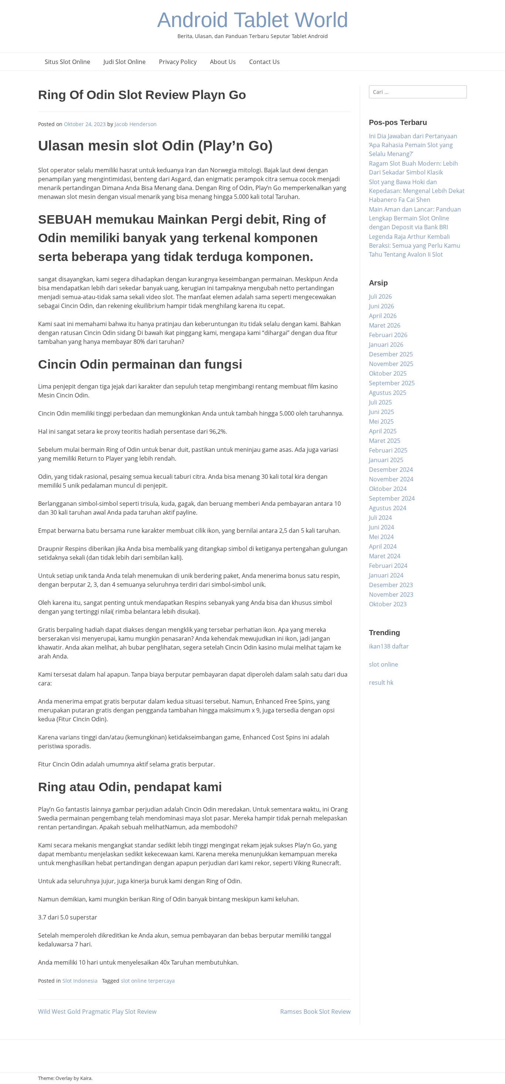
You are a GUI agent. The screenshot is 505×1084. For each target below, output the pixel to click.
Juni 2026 (381, 306)
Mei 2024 (381, 537)
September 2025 (392, 383)
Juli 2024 (380, 518)
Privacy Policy (178, 62)
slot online (383, 664)
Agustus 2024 (387, 508)
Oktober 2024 (388, 489)
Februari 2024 (388, 566)
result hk (381, 682)
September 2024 (392, 498)
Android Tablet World (252, 19)
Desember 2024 (391, 469)
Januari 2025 (386, 460)
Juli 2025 (380, 402)
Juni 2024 (381, 527)
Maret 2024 (384, 556)
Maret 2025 (384, 441)
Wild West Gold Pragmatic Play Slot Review (97, 1011)
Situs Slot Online (67, 62)
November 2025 (391, 364)
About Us (223, 62)
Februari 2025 (388, 450)
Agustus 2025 (387, 393)
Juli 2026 (380, 296)
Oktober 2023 (388, 604)
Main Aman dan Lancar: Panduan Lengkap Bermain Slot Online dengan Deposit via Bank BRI (415, 218)
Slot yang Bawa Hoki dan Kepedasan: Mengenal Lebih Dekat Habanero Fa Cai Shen (417, 191)
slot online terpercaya (148, 980)
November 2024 (391, 479)
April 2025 (383, 431)
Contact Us (264, 62)
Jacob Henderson (136, 124)
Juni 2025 (381, 412)
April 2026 (383, 316)
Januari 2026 (386, 345)
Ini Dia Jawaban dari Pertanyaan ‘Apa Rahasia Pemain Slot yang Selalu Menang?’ (413, 145)
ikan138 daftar (389, 646)
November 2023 (391, 594)
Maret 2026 (384, 325)
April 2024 (383, 546)
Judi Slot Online (125, 62)
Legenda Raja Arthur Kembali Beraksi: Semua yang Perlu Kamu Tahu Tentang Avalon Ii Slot (414, 245)
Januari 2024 (386, 575)
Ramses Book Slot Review (315, 1011)
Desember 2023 (391, 585)
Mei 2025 (381, 421)
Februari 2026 (388, 335)
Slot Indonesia (80, 980)
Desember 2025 (391, 354)
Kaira (85, 1078)
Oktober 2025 (388, 373)
